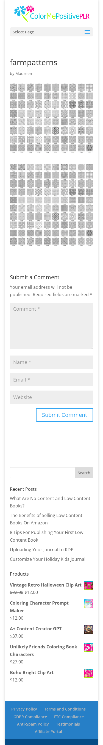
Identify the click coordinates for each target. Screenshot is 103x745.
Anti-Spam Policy (33, 724)
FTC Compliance (69, 716)
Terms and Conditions (65, 709)
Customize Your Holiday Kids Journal (47, 559)
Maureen (23, 73)
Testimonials (68, 724)
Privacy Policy (24, 709)
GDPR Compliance (30, 716)
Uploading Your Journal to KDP (42, 550)
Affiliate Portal (48, 731)
